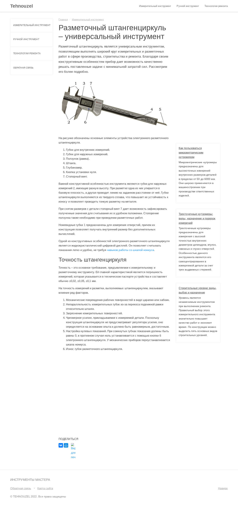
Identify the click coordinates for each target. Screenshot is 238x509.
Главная (63, 19)
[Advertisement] (112, 392)
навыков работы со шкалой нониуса (130, 250)
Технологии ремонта (216, 6)
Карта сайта (45, 488)
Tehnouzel (21, 6)
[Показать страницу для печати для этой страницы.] (73, 451)
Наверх (223, 488)
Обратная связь (23, 67)
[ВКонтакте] (61, 445)
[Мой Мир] (66, 445)
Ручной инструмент (188, 6)
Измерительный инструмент (155, 6)
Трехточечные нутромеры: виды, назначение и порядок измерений (197, 218)
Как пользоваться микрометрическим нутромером (191, 152)
